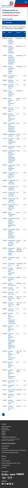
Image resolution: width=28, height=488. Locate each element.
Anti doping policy (6, 465)
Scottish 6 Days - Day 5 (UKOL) (11, 109)
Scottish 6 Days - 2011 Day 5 (11, 396)
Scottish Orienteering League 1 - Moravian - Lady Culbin (11, 49)
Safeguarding (5, 448)
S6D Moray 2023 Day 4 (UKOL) (11, 86)
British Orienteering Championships (10, 452)
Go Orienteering (5, 446)
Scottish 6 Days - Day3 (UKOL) (11, 298)
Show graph (9, 22)
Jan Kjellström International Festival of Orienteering (14, 450)
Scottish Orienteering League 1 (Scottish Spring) (11, 70)
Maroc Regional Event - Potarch (11, 214)
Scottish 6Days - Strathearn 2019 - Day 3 (11, 194)
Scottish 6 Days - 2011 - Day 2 (11, 402)
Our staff (4, 458)
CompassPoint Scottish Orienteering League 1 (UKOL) (11, 251)
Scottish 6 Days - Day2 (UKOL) (11, 304)
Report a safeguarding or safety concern (11, 463)
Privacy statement (6, 461)
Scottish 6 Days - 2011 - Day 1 (11, 408)
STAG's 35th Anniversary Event (11, 279)
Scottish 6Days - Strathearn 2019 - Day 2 (11, 200)
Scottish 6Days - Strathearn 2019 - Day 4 (11, 188)
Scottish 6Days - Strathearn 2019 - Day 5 (11, 182)
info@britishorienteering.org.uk (9, 437)
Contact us (4, 467)
